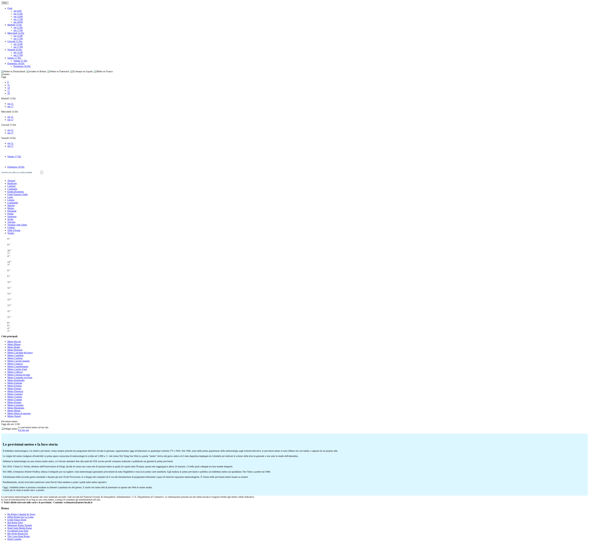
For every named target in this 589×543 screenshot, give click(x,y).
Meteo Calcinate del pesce (20, 352)
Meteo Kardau (14, 402)
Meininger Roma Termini (19, 525)
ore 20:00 (18, 22)
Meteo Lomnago (15, 405)
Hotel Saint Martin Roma (19, 528)
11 (8, 85)
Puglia (10, 213)
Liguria (10, 200)
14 (8, 87)
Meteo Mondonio (15, 408)
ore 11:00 (18, 13)
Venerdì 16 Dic (14, 49)
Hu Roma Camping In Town (21, 514)
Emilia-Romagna (15, 191)
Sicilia (10, 219)
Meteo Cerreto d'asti (17, 369)
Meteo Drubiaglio (16, 380)
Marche (11, 205)
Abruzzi (11, 180)
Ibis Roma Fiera (15, 522)
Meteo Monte (13, 410)
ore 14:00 (18, 16)
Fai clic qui (23, 430)
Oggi (9, 8)
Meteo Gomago (15, 394)
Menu (4, 3)
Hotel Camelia (14, 539)
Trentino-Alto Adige (17, 224)
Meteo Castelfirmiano (17, 366)
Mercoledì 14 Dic (15, 33)
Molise (10, 208)
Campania (12, 189)
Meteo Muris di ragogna (19, 413)
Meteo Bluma (14, 344)
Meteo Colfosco (15, 372)
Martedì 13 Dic (14, 24)
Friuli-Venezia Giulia (17, 194)
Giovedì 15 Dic (14, 41)
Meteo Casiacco (15, 363)
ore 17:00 (18, 19)
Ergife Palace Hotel (16, 519)
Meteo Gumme (14, 399)
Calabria (11, 186)
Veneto (10, 233)
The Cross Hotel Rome (18, 536)
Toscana (11, 222)
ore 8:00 (17, 11)
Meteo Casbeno (15, 358)
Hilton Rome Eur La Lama (20, 517)
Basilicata (12, 183)
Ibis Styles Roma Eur (17, 533)
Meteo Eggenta (14, 383)
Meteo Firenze (14, 388)
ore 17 (10, 106)
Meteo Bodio (13, 347)
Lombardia (12, 202)
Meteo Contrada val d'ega (19, 377)
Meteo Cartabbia (15, 355)
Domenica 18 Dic (16, 63)
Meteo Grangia (14, 397)
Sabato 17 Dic (14, 58)
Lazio (10, 197)
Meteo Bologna (14, 350)
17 (8, 90)
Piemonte (11, 211)
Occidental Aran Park (17, 530)
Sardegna (11, 216)
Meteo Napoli (14, 416)
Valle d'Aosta (13, 230)
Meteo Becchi (14, 341)
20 (8, 93)
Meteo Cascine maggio (18, 361)
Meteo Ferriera (14, 385)
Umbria (11, 227)
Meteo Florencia (15, 391)
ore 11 (10, 103)
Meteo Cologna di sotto (18, 374)
